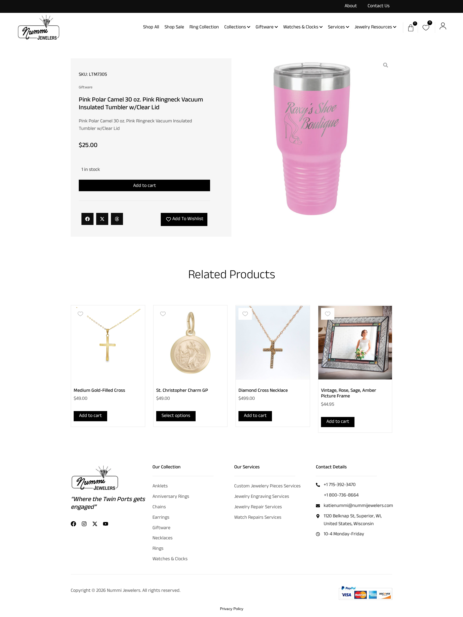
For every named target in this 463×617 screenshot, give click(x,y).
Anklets (160, 487)
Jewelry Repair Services (258, 507)
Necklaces (162, 539)
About (351, 6)
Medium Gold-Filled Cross (99, 391)
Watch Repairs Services (257, 518)
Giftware (85, 88)
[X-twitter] (95, 523)
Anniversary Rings (170, 497)
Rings (157, 549)
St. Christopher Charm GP (182, 391)
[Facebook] (73, 523)
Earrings (160, 518)
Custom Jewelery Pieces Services (267, 487)
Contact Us (379, 6)
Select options (176, 416)
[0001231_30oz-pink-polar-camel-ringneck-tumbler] (312, 138)
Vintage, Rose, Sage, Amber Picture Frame (348, 394)
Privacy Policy (231, 609)
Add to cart (144, 186)
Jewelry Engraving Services (261, 497)
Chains (159, 507)
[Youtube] (105, 523)
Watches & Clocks (170, 559)
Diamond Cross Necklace (263, 391)
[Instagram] (84, 523)
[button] (87, 219)
